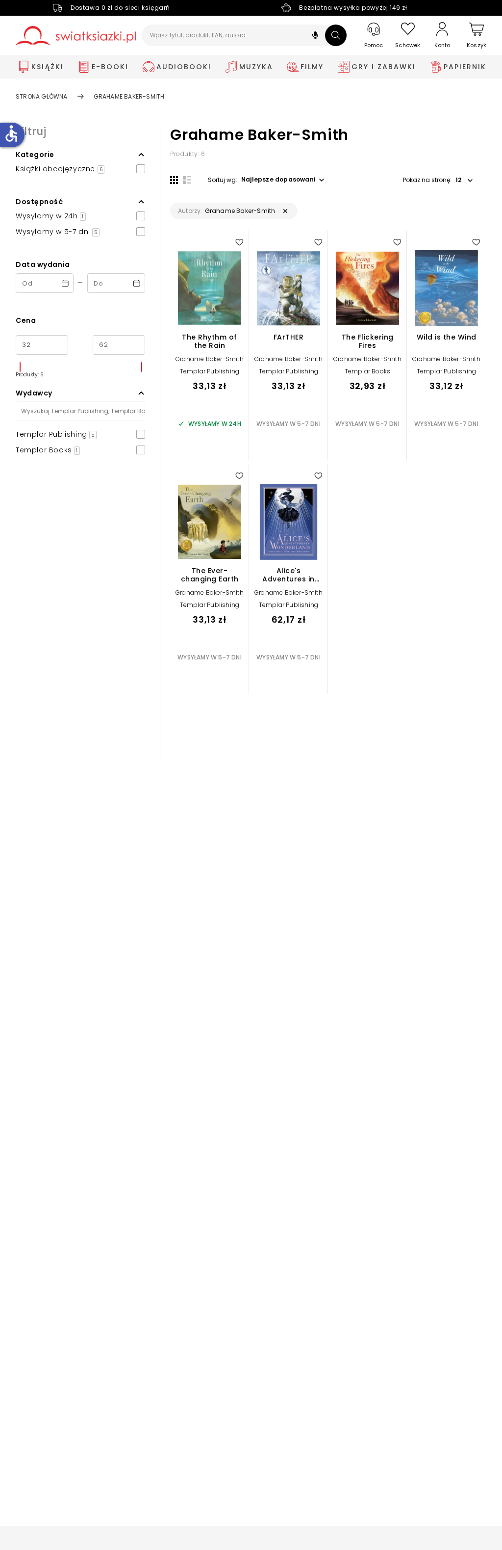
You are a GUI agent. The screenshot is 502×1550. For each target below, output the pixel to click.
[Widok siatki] (174, 180)
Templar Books (368, 371)
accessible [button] (11, 133)
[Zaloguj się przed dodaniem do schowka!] (239, 242)
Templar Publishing (210, 371)
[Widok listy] (187, 180)
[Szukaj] (336, 35)
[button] (315, 36)
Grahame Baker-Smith (210, 359)
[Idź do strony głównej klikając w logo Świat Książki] (76, 35)
